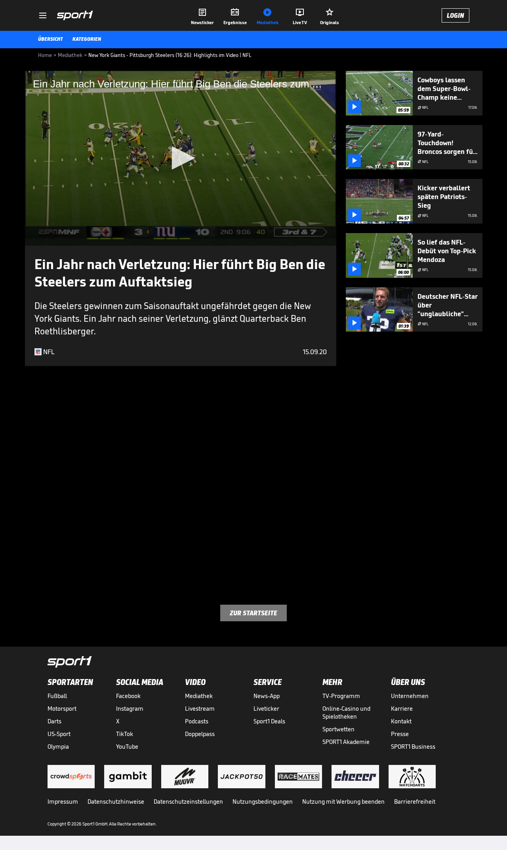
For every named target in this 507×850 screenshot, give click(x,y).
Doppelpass (200, 734)
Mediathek (199, 696)
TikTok (124, 734)
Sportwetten (338, 729)
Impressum (63, 801)
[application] (180, 158)
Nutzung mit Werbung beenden (343, 801)
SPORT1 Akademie (346, 742)
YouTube (127, 746)
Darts (54, 721)
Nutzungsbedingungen (263, 801)
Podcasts (196, 721)
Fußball (57, 696)
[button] (180, 157)
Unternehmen (410, 696)
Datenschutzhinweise (116, 801)
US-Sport (59, 734)
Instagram (129, 708)
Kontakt (401, 721)
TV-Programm (341, 696)
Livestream (200, 708)
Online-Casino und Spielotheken (346, 712)
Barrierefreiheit (414, 801)
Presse (400, 734)
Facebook (128, 696)
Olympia (58, 746)
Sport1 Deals (269, 721)
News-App (267, 696)
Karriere (402, 708)
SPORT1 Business (413, 746)
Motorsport (62, 708)
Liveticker (266, 708)
